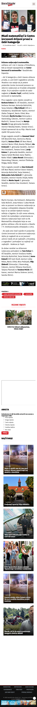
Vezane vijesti (18, 305)
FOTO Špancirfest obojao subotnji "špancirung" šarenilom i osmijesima (17, 568)
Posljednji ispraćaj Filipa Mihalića (16, 504)
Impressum (18, 687)
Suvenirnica (8, 689)
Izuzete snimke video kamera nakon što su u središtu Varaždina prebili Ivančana (17, 599)
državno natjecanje (9, 297)
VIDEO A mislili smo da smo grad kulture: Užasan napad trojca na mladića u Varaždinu (16, 470)
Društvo (3, 48)
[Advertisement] (18, 354)
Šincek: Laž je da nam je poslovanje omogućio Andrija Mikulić (17, 632)
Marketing (7, 687)
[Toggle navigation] (34, 4)
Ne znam (8, 430)
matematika (29, 294)
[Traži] (21, 3)
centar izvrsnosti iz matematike (12, 294)
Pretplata (29, 689)
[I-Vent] (18, 283)
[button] (2, 320)
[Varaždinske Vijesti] (8, 3)
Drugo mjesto (9, 420)
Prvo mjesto (9, 417)
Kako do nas (29, 687)
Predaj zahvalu (27, 692)
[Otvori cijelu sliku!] (18, 21)
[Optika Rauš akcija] (18, 55)
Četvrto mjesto (10, 425)
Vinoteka (19, 689)
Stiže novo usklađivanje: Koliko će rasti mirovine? (16, 536)
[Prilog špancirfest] (18, 702)
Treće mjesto (9, 422)
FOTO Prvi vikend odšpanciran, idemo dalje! (18, 328)
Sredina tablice (10, 427)
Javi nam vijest (10, 692)
